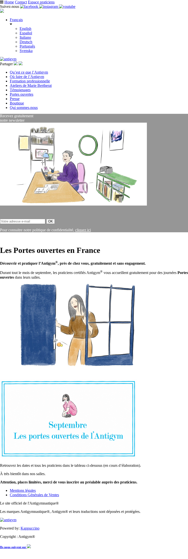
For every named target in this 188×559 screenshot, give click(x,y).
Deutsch (26, 42)
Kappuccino (30, 528)
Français (16, 20)
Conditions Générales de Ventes (34, 495)
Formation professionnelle (30, 81)
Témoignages (20, 90)
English (25, 28)
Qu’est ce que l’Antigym (29, 72)
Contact (21, 2)
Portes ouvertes (21, 94)
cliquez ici (83, 230)
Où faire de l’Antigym (27, 77)
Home (9, 2)
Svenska (26, 51)
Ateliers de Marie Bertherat (31, 85)
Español (26, 33)
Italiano (25, 37)
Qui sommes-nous (24, 107)
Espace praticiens (41, 2)
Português (27, 46)
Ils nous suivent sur (13, 547)
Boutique (17, 103)
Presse (15, 99)
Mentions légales (23, 490)
